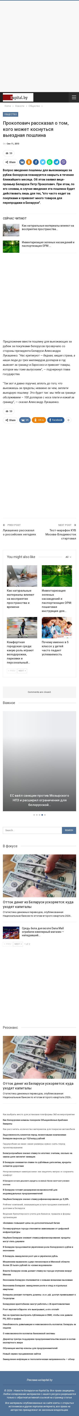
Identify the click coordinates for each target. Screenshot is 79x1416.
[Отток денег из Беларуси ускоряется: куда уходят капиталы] (39, 875)
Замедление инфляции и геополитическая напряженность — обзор (39, 1359)
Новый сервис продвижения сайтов (22, 1354)
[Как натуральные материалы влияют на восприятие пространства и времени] (11, 230)
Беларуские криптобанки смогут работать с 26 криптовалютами (36, 1304)
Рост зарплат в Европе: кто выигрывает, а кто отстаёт (31, 1309)
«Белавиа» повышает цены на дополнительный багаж (31, 1223)
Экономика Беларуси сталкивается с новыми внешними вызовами (38, 1280)
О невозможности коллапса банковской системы (29, 1333)
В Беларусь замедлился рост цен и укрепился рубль (30, 1256)
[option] (39, 761)
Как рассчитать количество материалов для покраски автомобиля (39, 1129)
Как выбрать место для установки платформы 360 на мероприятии (39, 1114)
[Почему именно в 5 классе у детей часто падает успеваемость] (57, 628)
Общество (10, 114)
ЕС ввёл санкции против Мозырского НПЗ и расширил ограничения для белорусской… (39, 800)
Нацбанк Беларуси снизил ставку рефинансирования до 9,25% (36, 1199)
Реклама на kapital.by (39, 1379)
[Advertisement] (39, 46)
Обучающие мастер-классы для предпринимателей (30, 1348)
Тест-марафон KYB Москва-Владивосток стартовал (60, 534)
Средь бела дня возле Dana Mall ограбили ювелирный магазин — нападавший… (43, 932)
